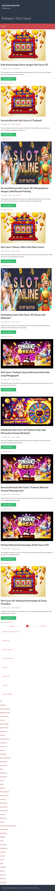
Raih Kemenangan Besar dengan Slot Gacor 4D (24, 64)
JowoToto (2, 735)
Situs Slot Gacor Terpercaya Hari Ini (11, 631)
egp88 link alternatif (5, 708)
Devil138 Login (3, 761)
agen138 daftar (4, 848)
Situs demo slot (3, 806)
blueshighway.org (11, 5)
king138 (2, 859)
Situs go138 (3, 874)
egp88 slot (2, 750)
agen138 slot (3, 818)
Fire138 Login (6, 640)
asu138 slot (3, 852)
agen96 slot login (4, 716)
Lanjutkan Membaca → (8, 78)
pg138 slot (2, 814)
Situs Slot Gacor (4, 810)
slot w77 (2, 780)
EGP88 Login (3, 754)
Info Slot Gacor (6, 676)
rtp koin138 (3, 867)
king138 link (3, 705)
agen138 (2, 821)
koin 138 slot (3, 844)
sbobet (2, 784)
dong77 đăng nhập (4, 791)
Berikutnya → (44, 626)
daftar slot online (4, 795)
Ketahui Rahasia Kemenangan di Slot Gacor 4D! (25, 544)
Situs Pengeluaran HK (5, 757)
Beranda (3, 26)
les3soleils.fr (3, 799)
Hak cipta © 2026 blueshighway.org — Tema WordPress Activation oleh (18, 888)
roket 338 (2, 720)
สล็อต (1, 769)
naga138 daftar (4, 829)
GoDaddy (36, 888)
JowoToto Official (4, 739)
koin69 (1, 840)
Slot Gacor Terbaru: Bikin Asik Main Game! (22, 247)
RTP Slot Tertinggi (7, 694)
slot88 (1, 863)
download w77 (3, 803)
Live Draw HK (3, 765)
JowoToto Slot (3, 742)
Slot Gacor (10, 83)
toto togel (2, 855)
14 (37, 626)
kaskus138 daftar (4, 723)
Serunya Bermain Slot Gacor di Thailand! (21, 120)
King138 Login (3, 772)
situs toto (2, 870)
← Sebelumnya (11, 626)
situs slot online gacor (8, 649)
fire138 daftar (3, 833)
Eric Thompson (16, 68)
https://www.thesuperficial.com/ (8, 825)
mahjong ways (3, 731)
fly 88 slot (2, 788)
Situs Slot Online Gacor (8, 658)
